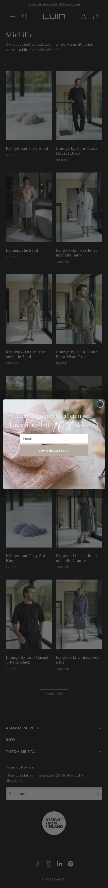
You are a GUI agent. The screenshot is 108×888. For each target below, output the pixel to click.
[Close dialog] (100, 404)
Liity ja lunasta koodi (54, 450)
